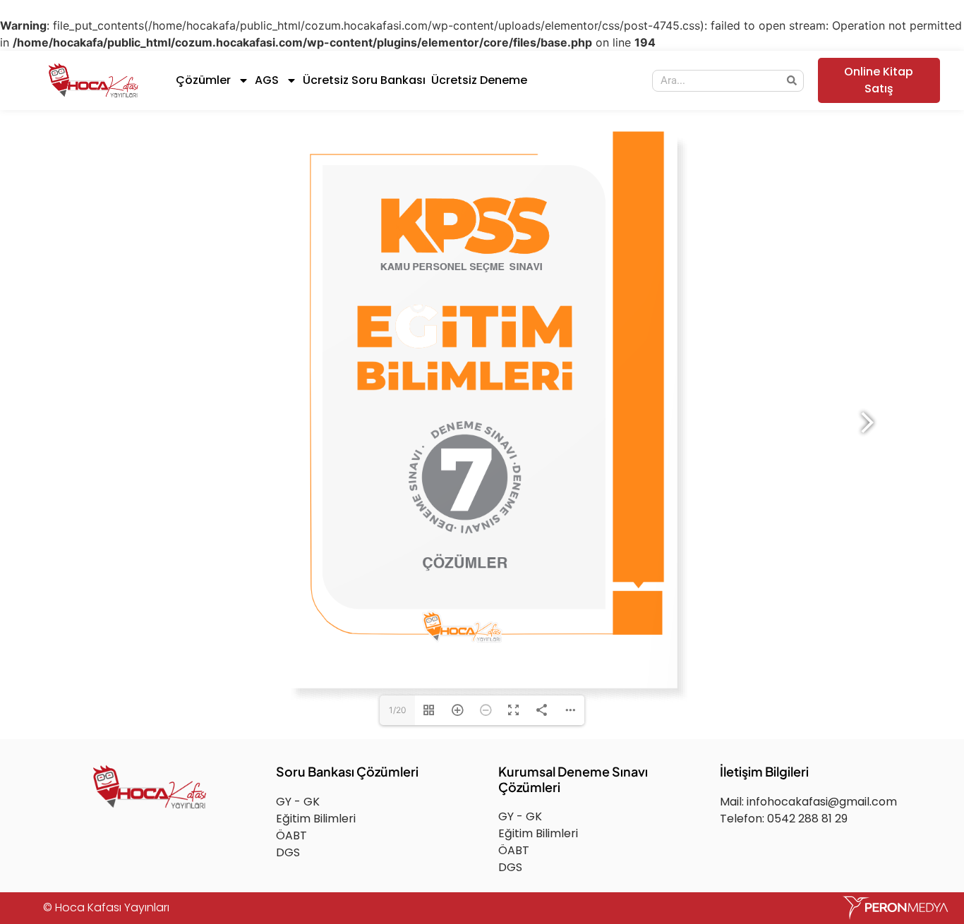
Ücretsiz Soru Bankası (364, 80)
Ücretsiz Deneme (479, 80)
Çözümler (203, 80)
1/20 (397, 710)
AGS (267, 80)
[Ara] (792, 81)
